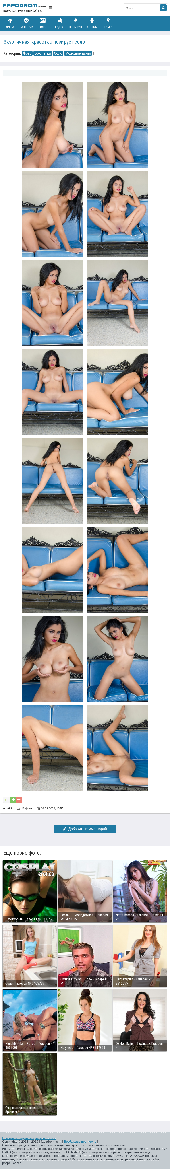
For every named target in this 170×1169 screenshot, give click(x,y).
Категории (26, 27)
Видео (59, 27)
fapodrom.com (24, 8)
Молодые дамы (78, 53)
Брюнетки (43, 53)
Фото (42, 27)
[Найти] (163, 7)
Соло (58, 53)
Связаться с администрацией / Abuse (29, 1138)
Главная (10, 27)
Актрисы (92, 27)
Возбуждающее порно (80, 1141)
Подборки (75, 27)
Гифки (108, 27)
